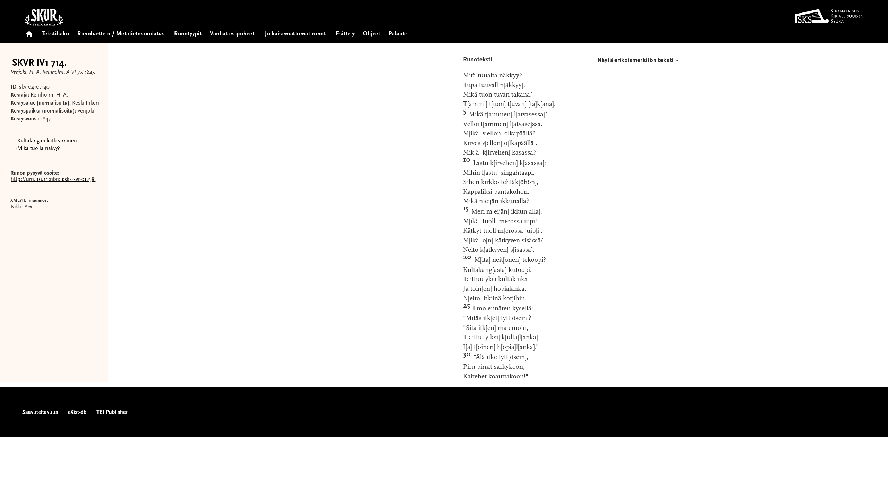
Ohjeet (371, 34)
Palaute (398, 34)
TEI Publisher (111, 412)
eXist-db (77, 412)
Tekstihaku (55, 34)
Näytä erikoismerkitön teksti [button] (635, 60)
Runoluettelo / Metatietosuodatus (121, 34)
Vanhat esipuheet (232, 34)
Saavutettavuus (40, 412)
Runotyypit (188, 34)
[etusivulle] (29, 32)
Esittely (345, 34)
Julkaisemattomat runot (295, 34)
